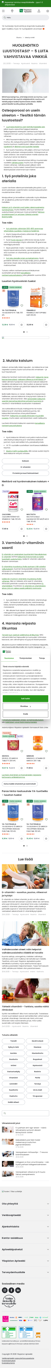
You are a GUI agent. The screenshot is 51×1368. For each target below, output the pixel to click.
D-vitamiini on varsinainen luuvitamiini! (18, 554)
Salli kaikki (25, 699)
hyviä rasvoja (16, 240)
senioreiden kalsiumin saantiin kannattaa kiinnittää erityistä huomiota (23, 400)
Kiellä (25, 714)
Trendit (13, 1041)
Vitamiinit (13, 1078)
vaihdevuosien (17, 162)
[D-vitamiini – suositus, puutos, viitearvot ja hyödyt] (25, 876)
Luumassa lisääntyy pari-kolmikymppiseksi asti (25, 127)
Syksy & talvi (13, 1047)
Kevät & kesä (37, 1041)
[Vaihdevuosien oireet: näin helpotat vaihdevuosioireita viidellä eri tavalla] (25, 933)
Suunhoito (13, 1090)
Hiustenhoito (37, 1053)
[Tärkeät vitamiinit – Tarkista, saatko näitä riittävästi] (25, 990)
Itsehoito (13, 1096)
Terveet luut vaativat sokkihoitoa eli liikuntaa (20, 635)
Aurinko (13, 1053)
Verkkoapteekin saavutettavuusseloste (18, 1358)
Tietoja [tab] (42, 658)
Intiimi (13, 1065)
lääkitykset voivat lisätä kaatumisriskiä (21, 722)
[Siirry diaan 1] (24, 332)
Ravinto (37, 1071)
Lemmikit (13, 1084)
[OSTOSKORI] (47, 11)
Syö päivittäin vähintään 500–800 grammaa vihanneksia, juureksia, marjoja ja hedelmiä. (23, 229)
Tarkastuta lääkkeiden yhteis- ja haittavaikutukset (22, 720)
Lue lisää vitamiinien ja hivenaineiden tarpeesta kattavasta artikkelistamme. (21, 776)
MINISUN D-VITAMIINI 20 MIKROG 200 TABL (36, 758)
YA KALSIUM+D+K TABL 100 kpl (12, 312)
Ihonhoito (13, 1059)
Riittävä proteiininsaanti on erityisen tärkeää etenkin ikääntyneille (23, 214)
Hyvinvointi (37, 1065)
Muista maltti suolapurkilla (17, 451)
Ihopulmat (37, 1059)
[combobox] (25, 17)
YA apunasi (37, 1096)
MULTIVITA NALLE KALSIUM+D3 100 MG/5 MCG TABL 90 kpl (38, 518)
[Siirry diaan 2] (27, 332)
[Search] (4, 1113)
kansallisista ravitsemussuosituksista (16, 274)
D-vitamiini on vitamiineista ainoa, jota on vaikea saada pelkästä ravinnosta (24, 587)
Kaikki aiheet (13, 1102)
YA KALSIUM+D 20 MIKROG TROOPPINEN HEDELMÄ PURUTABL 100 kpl (37, 827)
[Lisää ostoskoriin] (21, 325)
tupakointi (8, 146)
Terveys (37, 1084)
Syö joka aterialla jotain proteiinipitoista (22, 258)
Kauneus (37, 1047)
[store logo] (25, 11)
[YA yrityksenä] (9, 1301)
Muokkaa (24, 706)
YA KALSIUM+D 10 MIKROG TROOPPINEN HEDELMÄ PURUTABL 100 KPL (12, 827)
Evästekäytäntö (8, 1363)
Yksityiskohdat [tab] (25, 658)
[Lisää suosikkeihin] (21, 305)
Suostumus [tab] (9, 658)
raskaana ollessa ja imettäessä (30, 379)
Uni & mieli (37, 1090)
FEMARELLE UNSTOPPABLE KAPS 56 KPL (36, 312)
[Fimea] (9, 1332)
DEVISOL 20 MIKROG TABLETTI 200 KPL (10, 758)
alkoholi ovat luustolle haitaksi (26, 146)
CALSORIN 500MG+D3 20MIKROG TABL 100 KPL (11, 516)
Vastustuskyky (13, 1071)
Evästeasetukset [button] (9, 1361)
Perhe (37, 1078)
